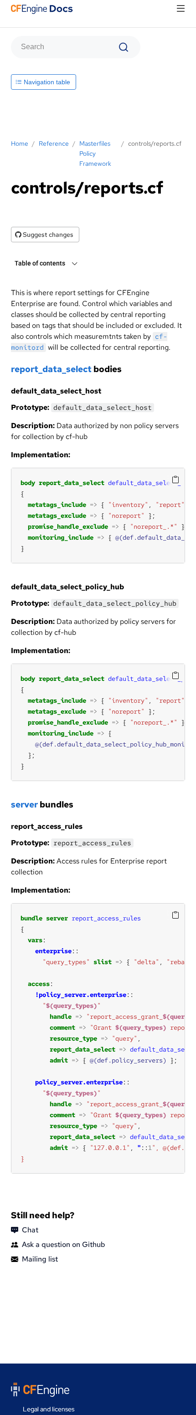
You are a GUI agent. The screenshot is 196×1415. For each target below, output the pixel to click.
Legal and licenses (48, 1409)
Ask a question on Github (63, 1244)
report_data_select (51, 369)
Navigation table (46, 82)
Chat (30, 1230)
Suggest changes (47, 234)
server (24, 804)
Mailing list (40, 1259)
